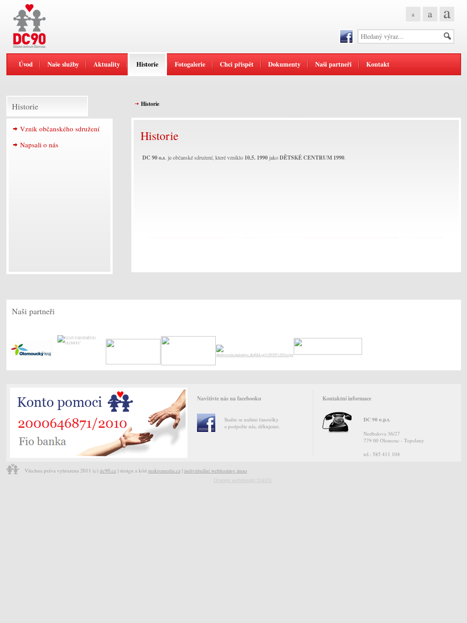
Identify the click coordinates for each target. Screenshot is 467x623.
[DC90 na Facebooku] (346, 36)
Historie (150, 104)
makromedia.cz (164, 470)
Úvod (26, 64)
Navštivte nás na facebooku (229, 398)
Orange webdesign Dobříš (242, 480)
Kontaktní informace (346, 398)
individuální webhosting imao (215, 470)
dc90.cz (108, 470)
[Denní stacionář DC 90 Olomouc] (63, 26)
